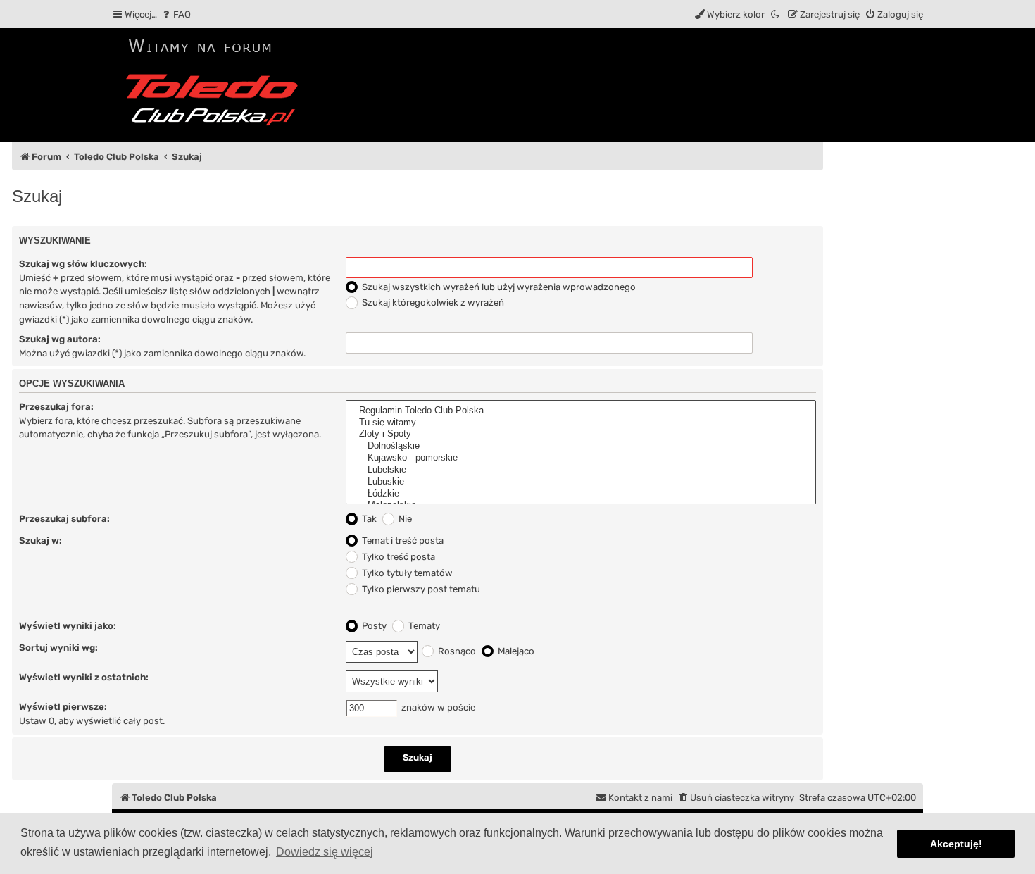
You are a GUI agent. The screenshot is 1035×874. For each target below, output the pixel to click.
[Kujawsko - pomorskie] (581, 458)
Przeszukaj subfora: (64, 518)
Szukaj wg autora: (60, 339)
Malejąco (515, 651)
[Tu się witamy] (581, 423)
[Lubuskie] (581, 482)
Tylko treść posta (397, 556)
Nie (404, 518)
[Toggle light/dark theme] (776, 14)
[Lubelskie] (581, 470)
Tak (368, 518)
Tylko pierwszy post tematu (420, 589)
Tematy (423, 625)
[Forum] (216, 85)
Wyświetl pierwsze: (63, 706)
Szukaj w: (40, 540)
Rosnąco (456, 651)
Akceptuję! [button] (956, 843)
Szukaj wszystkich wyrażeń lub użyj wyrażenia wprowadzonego (498, 287)
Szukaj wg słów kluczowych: (83, 263)
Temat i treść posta (402, 540)
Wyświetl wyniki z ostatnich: (84, 677)
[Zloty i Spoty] (581, 434)
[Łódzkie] (581, 494)
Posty (373, 625)
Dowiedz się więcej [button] (324, 852)
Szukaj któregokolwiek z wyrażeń (432, 302)
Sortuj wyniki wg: (58, 647)
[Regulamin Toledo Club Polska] (581, 411)
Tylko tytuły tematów (406, 573)
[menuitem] (176, 14)
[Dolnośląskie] (581, 446)
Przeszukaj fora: (56, 406)
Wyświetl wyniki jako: (67, 625)
